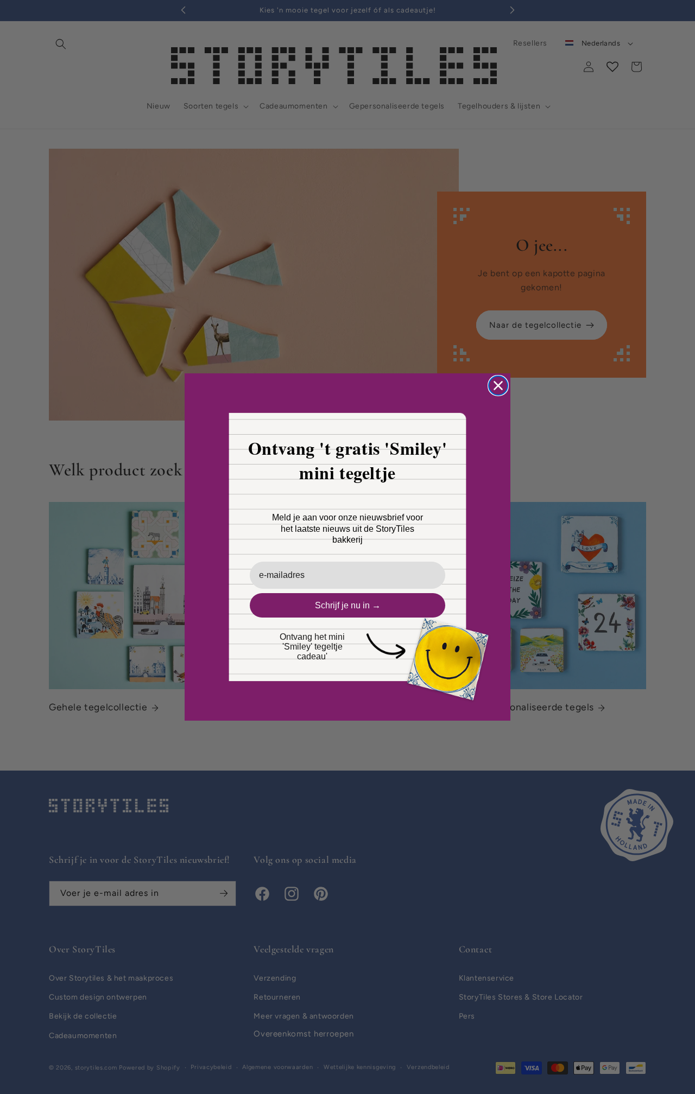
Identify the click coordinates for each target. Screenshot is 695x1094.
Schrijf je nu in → (348, 605)
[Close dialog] (498, 385)
